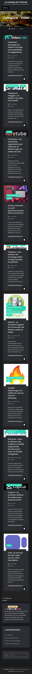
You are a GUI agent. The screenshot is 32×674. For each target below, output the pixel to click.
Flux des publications (12, 638)
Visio (9, 545)
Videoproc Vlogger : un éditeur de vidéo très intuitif (15, 97)
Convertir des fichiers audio (14, 308)
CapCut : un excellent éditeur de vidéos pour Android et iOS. (16, 496)
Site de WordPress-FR (12, 644)
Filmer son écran (12, 195)
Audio (9, 304)
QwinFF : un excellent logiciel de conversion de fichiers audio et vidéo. (16, 327)
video (23, 86)
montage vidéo (12, 86)
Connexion (9, 635)
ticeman (11, 58)
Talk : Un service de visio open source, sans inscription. (15, 557)
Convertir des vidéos (14, 312)
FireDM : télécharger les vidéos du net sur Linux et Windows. (16, 393)
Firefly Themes (19, 671)
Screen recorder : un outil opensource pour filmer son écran (16, 209)
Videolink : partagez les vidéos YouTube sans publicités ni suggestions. (15, 47)
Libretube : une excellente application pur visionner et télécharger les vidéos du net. (15, 145)
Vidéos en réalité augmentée (12, 431)
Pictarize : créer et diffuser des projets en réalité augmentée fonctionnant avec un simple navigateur (16, 446)
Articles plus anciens (6, 599)
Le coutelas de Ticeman (16, 2)
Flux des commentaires (13, 641)
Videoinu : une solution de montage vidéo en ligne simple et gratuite (15, 257)
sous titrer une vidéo (14, 485)
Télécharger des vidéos (14, 378)
